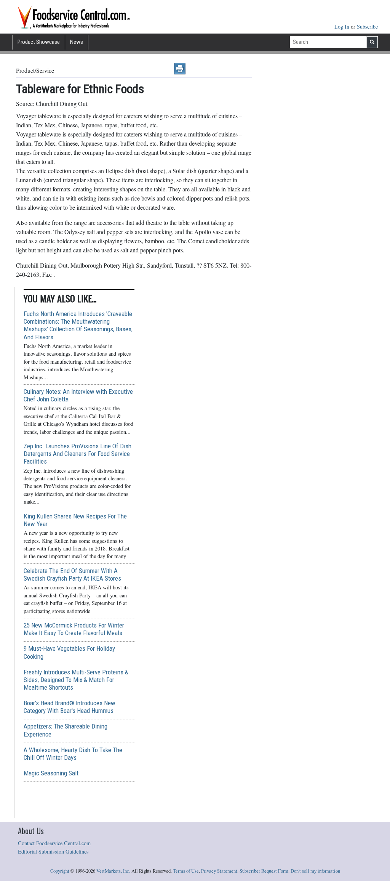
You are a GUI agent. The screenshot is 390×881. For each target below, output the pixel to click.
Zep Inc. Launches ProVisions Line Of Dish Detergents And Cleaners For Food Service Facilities (77, 453)
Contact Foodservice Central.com (54, 843)
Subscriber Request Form (264, 871)
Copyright (59, 871)
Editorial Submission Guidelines (53, 851)
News (76, 42)
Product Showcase (39, 42)
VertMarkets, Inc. (113, 871)
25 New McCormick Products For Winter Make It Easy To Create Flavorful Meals (74, 629)
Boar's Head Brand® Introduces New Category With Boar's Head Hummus (69, 706)
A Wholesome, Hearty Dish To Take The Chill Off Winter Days (73, 753)
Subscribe (367, 26)
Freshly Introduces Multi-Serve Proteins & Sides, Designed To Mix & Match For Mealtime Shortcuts (76, 679)
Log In (342, 26)
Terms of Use (186, 871)
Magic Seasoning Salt (51, 773)
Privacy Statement (219, 871)
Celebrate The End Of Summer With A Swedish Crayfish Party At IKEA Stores (72, 574)
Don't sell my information (315, 871)
